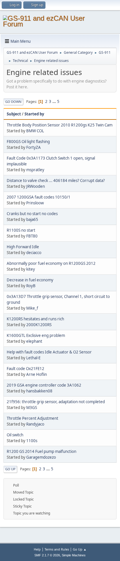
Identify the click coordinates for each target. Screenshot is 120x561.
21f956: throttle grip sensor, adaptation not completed (56, 401)
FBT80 (32, 236)
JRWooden (35, 186)
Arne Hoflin (36, 374)
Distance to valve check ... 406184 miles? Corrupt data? (56, 180)
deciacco (33, 252)
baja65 (32, 219)
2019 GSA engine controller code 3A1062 (44, 385)
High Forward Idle (23, 246)
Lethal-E (33, 357)
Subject (14, 114)
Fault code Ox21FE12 (25, 368)
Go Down (13, 101)
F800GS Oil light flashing (28, 141)
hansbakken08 (39, 391)
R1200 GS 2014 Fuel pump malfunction (41, 451)
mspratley (35, 169)
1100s (31, 440)
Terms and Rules (57, 549)
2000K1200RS (39, 324)
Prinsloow (35, 203)
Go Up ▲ (80, 549)
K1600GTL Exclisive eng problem (36, 335)
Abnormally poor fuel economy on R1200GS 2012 (51, 263)
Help (37, 549)
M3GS (31, 407)
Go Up (10, 469)
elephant (34, 341)
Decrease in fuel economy (30, 280)
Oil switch (15, 434)
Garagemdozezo (41, 457)
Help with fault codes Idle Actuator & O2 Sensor (49, 352)
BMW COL (35, 130)
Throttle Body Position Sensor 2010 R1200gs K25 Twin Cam (59, 125)
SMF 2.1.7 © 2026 (47, 555)
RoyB (31, 285)
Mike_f (32, 308)
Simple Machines (74, 555)
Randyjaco (35, 424)
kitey (30, 269)
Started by (34, 114)
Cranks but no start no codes (32, 213)
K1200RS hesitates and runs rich (35, 318)
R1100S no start (21, 230)
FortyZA (33, 147)
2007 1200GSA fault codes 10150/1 (38, 197)
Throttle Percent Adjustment (32, 418)
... (54, 101)
